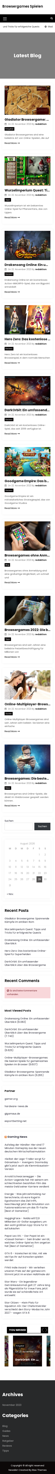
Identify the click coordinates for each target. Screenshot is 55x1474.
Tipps (8, 200)
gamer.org (11, 1099)
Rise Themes (39, 1470)
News (8, 788)
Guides (9, 713)
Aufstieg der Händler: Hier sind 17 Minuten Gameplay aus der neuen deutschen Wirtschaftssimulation (25, 1148)
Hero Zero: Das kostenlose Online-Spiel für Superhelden (27, 339)
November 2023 (11, 1405)
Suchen (9, 821)
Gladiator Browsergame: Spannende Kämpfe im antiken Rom (27, 119)
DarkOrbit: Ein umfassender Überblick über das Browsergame (27, 410)
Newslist (13, 1470)
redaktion (41, 124)
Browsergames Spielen (22, 6)
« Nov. (10, 894)
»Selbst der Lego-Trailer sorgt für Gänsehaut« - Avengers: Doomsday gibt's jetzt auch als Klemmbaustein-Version (27, 1164)
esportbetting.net (16, 1121)
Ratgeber (9, 129)
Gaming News (17, 1137)
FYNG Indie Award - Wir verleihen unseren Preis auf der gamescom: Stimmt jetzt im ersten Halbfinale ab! (27, 1271)
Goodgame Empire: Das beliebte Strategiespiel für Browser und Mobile (27, 481)
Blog (7, 565)
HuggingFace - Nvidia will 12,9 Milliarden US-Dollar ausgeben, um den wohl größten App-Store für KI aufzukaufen (26, 1223)
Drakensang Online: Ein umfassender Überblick (27, 265)
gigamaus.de (12, 1113)
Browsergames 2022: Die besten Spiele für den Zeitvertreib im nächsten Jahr (27, 630)
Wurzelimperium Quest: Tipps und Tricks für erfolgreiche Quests (27, 190)
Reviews (9, 274)
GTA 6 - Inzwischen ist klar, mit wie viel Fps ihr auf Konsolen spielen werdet (26, 1257)
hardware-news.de (16, 1106)
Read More (11, 143)
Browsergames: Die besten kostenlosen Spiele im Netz (27, 778)
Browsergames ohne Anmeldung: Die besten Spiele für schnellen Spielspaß (27, 555)
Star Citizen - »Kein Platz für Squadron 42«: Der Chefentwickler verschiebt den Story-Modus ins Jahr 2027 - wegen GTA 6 (27, 1308)
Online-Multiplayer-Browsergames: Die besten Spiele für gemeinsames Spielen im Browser (27, 704)
